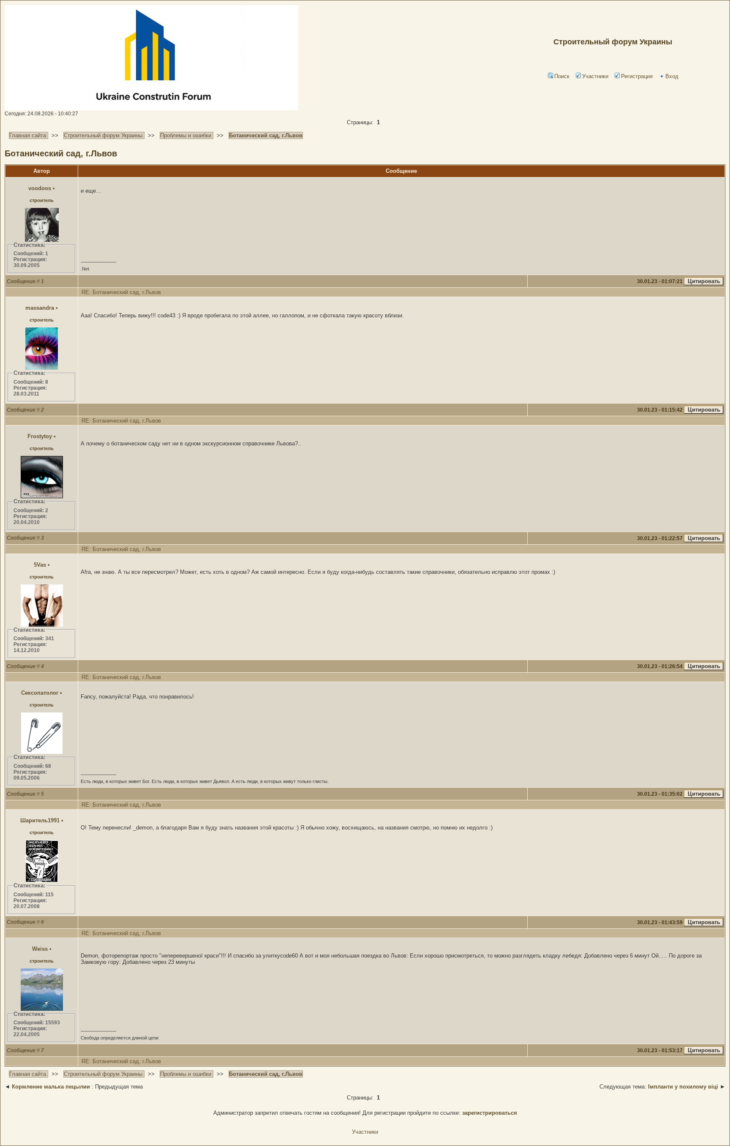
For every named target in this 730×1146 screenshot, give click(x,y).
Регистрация (637, 76)
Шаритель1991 (40, 820)
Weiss (40, 949)
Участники (595, 76)
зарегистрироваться (489, 1113)
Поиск (561, 76)
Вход (671, 76)
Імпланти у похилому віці (683, 1086)
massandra (39, 308)
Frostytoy (39, 436)
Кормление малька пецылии (51, 1086)
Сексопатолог (39, 693)
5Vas (40, 565)
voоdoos (39, 188)
